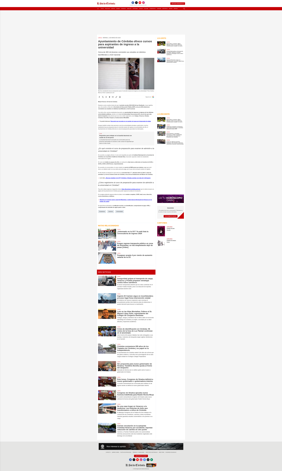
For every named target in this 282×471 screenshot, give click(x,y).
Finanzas (123, 8)
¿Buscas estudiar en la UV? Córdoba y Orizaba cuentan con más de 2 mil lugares (128, 178)
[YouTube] (140, 2)
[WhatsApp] (106, 97)
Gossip (141, 8)
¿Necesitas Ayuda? (141, 456)
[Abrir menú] (98, 9)
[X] (136, 2)
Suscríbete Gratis (170, 216)
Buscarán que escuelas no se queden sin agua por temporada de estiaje (131, 121)
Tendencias (152, 8)
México (113, 8)
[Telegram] (109, 97)
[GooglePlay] (151, 459)
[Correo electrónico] (113, 97)
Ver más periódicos (178, 3)
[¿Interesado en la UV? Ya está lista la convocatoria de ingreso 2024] (107, 234)
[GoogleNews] (144, 459)
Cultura (146, 8)
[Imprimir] (120, 97)
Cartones (135, 8)
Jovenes (110, 211)
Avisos (170, 8)
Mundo (118, 8)
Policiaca (107, 8)
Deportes (165, 8)
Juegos (176, 8)
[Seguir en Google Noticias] (153, 97)
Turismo (159, 8)
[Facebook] (133, 2)
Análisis (129, 8)
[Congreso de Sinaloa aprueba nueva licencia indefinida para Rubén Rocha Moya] (107, 396)
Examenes (102, 211)
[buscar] (184, 9)
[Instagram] (143, 2)
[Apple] (148, 459)
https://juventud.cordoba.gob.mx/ (131, 189)
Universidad (119, 211)
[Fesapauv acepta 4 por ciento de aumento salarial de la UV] (107, 258)
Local (102, 8)
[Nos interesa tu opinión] (141, 446)
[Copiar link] (116, 97)
